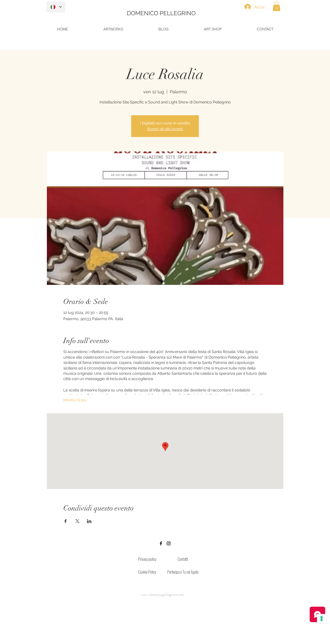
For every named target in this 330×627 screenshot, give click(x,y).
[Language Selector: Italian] (56, 6)
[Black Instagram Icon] (168, 543)
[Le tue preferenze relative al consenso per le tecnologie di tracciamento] (321, 618)
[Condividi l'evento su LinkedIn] (89, 521)
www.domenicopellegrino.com (162, 595)
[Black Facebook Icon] (161, 543)
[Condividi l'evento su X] (77, 521)
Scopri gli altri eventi (165, 129)
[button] (276, 6)
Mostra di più (74, 400)
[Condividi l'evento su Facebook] (65, 521)
